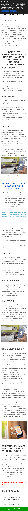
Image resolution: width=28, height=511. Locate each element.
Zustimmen (5, 11)
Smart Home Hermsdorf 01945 (11, 504)
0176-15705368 (10, 491)
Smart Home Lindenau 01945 (11, 495)
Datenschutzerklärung (17, 8)
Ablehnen (13, 11)
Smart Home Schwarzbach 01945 (12, 499)
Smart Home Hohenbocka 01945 (11, 497)
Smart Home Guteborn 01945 (11, 502)
